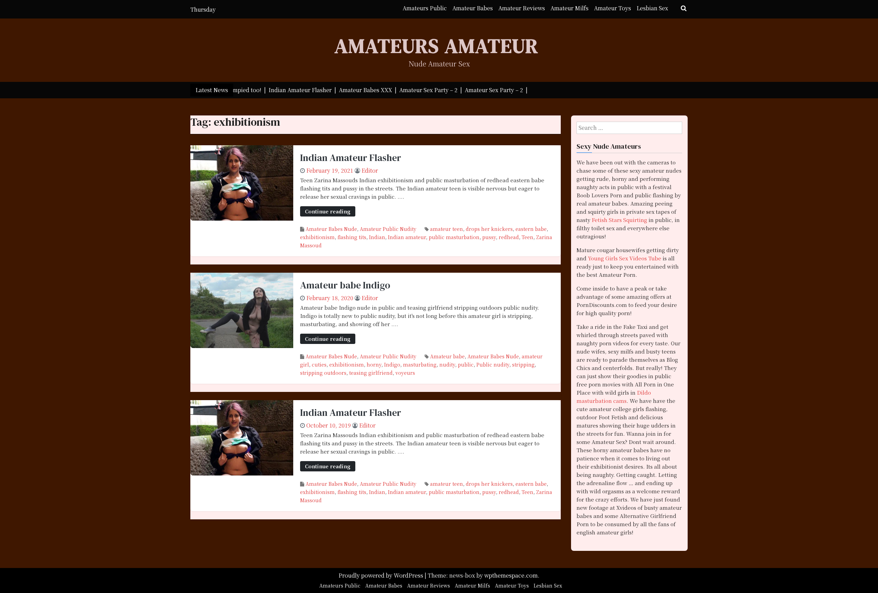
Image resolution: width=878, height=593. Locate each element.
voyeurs (405, 372)
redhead (509, 237)
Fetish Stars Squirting (619, 219)
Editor (369, 170)
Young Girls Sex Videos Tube (624, 258)
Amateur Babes (472, 8)
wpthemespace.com (511, 575)
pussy (489, 237)
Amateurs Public (425, 8)
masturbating (420, 364)
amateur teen (446, 228)
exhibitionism (317, 237)
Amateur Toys (612, 8)
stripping (523, 364)
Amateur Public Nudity (388, 228)
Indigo (392, 364)
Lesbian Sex (652, 8)
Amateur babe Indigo (345, 285)
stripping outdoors (323, 372)
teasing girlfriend (371, 372)
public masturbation (454, 237)
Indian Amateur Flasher (350, 157)
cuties (319, 364)
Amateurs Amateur (436, 45)
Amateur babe (447, 356)
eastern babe (531, 228)
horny (374, 364)
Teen (527, 237)
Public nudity (492, 364)
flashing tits (351, 237)
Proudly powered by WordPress (382, 575)
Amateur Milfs (569, 8)
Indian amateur (407, 237)
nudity (447, 364)
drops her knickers (489, 228)
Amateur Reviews (521, 8)
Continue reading (328, 211)
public (466, 364)
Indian (377, 237)
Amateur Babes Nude (331, 228)
